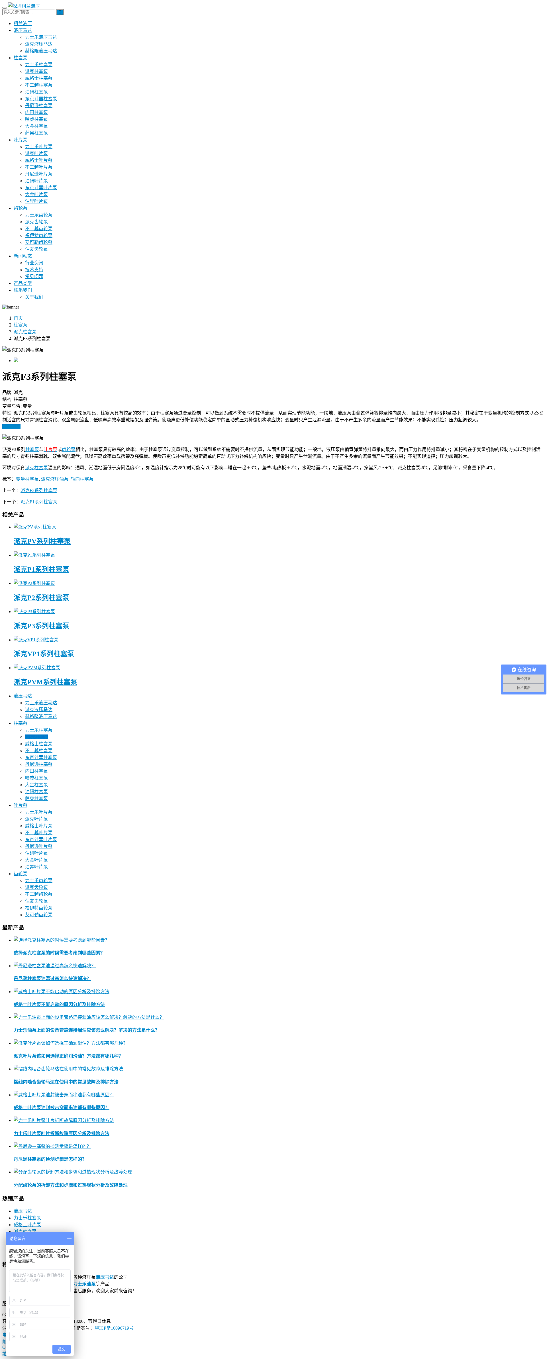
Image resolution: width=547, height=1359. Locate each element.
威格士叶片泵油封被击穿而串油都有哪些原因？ (61, 1107)
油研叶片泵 (36, 180)
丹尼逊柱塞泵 (38, 105)
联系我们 (23, 290)
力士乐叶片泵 (38, 146)
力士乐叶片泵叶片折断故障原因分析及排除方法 (61, 1133)
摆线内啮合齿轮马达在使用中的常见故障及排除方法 (66, 1082)
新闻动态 (23, 256)
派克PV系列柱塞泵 (42, 541)
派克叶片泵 (36, 153)
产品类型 (23, 283)
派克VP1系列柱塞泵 (44, 654)
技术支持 (34, 269)
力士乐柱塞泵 (38, 64)
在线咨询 (11, 426)
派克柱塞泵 (36, 71)
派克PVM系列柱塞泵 (45, 682)
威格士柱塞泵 (38, 78)
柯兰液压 (23, 23)
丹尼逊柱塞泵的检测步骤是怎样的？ (50, 1159)
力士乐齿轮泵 (38, 215)
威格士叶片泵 (38, 160)
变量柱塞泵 (27, 479)
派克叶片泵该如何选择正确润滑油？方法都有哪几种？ (68, 1056)
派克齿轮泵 (36, 221)
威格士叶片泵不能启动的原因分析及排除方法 (59, 1004)
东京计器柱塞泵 (41, 98)
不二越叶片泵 (38, 167)
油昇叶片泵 (36, 201)
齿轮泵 (20, 208)
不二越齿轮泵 (38, 228)
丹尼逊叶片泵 (38, 174)
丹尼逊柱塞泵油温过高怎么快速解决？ (52, 978)
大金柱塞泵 (36, 126)
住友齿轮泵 (36, 249)
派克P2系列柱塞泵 (41, 597)
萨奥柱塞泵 (36, 132)
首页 (18, 318)
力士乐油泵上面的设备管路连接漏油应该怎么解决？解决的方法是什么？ (87, 1030)
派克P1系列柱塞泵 (39, 501)
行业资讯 (34, 262)
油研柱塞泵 (36, 91)
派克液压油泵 (54, 479)
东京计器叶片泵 (41, 187)
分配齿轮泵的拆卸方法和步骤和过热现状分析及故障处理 (71, 1185)
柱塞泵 (20, 57)
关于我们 (34, 297)
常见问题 (34, 276)
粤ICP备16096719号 (114, 1328)
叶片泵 (20, 139)
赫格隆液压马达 (41, 50)
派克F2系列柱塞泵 (39, 490)
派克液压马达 (38, 44)
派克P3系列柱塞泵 (41, 626)
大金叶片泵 (36, 194)
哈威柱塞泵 (36, 119)
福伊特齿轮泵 (38, 235)
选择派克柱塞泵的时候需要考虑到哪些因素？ (59, 952)
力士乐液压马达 (41, 37)
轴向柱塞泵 (82, 479)
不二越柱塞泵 (38, 85)
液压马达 (23, 30)
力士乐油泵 (84, 1284)
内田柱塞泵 (36, 112)
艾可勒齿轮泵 (38, 242)
